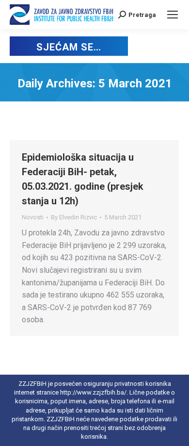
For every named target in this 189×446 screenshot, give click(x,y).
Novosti (33, 217)
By (74, 217)
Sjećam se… (68, 47)
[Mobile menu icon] (172, 14)
